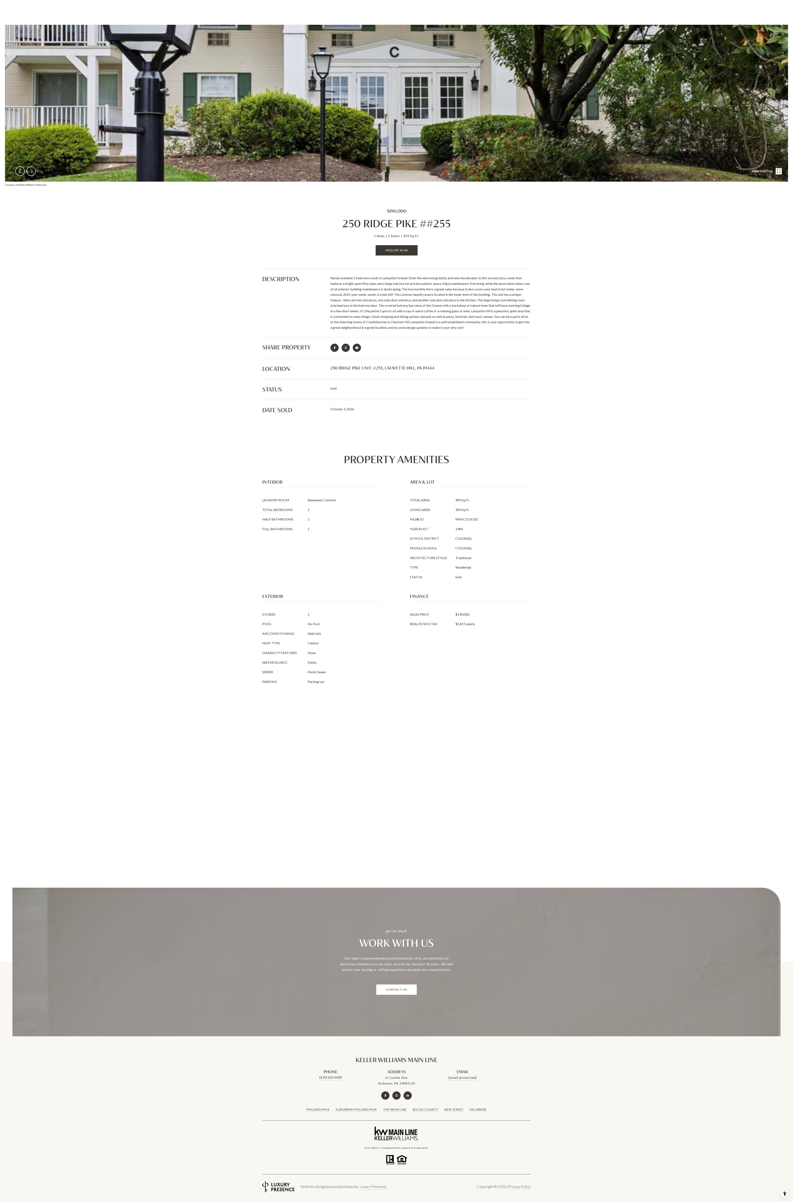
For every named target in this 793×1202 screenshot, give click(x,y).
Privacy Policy (519, 1186)
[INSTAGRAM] (396, 1095)
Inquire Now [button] (396, 250)
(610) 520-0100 (330, 1077)
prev (20, 171)
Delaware (478, 1109)
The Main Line (395, 1109)
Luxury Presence (373, 1186)
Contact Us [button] (396, 989)
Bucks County (425, 1109)
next (31, 171)
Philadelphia (318, 1109)
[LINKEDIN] (408, 1095)
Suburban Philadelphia (356, 1109)
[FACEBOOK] (385, 1095)
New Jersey (454, 1109)
